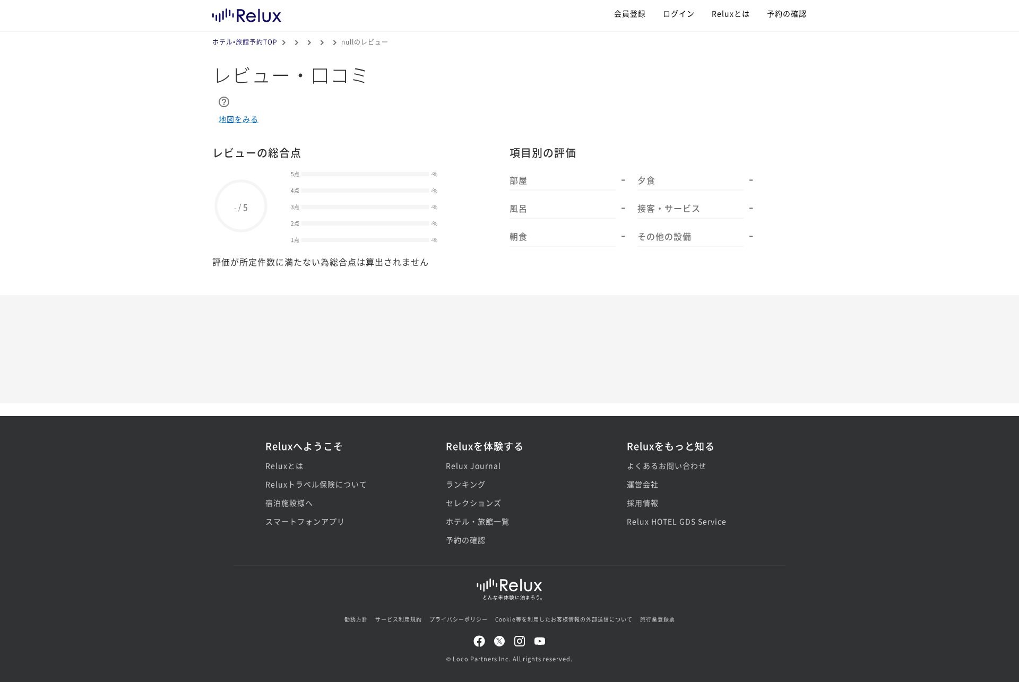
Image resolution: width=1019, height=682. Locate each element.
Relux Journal (473, 465)
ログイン (679, 13)
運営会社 (643, 484)
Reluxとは (731, 13)
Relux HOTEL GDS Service (677, 521)
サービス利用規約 (398, 619)
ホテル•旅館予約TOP (245, 41)
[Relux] (246, 13)
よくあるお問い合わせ (666, 465)
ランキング (466, 484)
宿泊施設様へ (289, 502)
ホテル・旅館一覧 (478, 521)
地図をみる (238, 119)
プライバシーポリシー (458, 619)
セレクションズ (474, 502)
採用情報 (643, 502)
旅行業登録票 (657, 619)
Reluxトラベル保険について (316, 484)
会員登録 (630, 13)
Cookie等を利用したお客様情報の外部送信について (564, 619)
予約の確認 (787, 13)
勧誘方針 (356, 619)
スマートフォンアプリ (305, 521)
